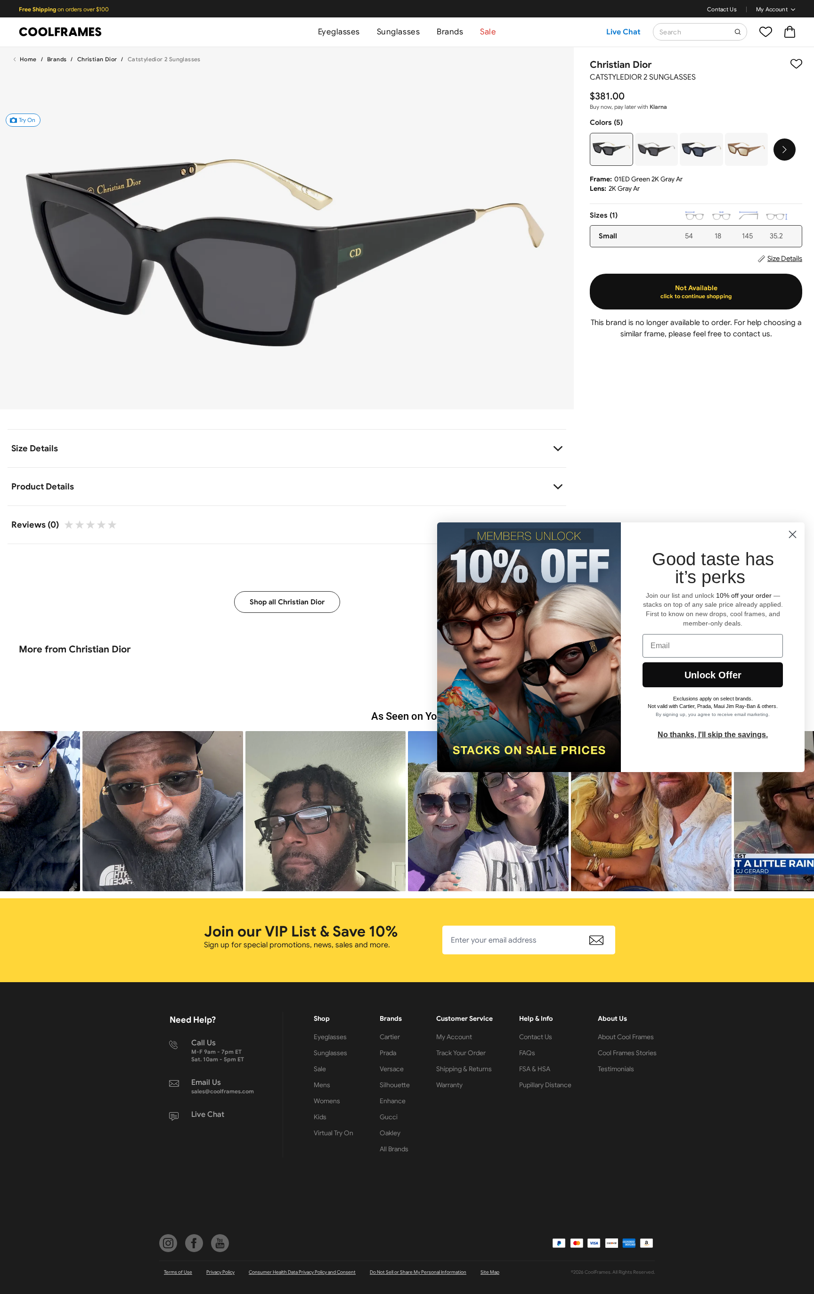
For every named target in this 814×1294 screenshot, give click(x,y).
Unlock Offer (712, 675)
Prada (388, 1053)
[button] (162, 811)
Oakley (390, 1133)
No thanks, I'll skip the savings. (713, 735)
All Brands (394, 1149)
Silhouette (395, 1085)
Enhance (393, 1101)
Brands (450, 32)
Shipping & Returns (464, 1069)
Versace (392, 1069)
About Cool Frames (626, 1037)
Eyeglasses (339, 32)
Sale (488, 32)
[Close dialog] (792, 534)
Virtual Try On (333, 1133)
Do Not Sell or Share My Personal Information (418, 1272)
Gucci (389, 1117)
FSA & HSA (534, 1069)
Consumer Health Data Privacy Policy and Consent (302, 1272)
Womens (327, 1101)
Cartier (390, 1037)
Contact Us (722, 9)
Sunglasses (398, 32)
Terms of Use (178, 1272)
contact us (751, 334)
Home (28, 59)
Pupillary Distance (545, 1085)
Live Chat (623, 32)
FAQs (527, 1053)
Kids (320, 1117)
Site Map (489, 1272)
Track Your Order (461, 1053)
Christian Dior (97, 59)
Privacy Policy (220, 1272)
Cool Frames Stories (627, 1053)
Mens (322, 1085)
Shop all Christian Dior (287, 602)
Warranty (449, 1085)
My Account (772, 9)
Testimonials (616, 1069)
